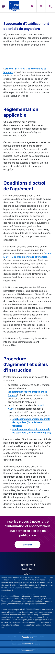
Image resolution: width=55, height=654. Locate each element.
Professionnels (27, 564)
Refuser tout (27, 644)
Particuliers (28, 569)
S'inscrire (27, 544)
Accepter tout (27, 637)
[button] (50, 6)
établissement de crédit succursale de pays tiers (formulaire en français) (31, 422)
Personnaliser (27, 650)
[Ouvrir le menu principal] (3, 6)
